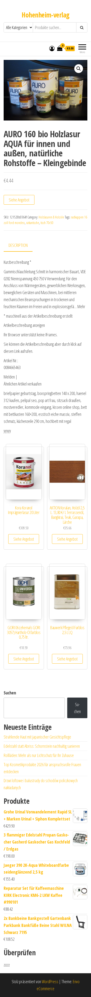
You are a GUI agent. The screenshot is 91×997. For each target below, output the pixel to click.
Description (18, 245)
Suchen (10, 693)
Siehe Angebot (19, 200)
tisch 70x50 (47, 222)
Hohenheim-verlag (45, 14)
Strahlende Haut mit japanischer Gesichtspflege (37, 737)
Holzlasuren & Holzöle (51, 217)
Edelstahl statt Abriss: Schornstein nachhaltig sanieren (42, 746)
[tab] (22, 245)
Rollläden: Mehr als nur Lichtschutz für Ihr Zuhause (39, 755)
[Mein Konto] (52, 48)
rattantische (32, 222)
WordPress (50, 981)
